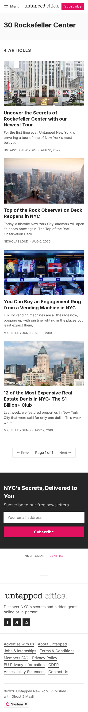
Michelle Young (17, 333)
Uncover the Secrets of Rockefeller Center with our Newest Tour (35, 119)
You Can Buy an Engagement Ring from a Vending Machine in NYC (42, 305)
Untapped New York (20, 150)
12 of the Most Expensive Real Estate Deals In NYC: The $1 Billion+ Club (38, 399)
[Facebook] (7, 622)
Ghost (16, 696)
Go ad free (56, 556)
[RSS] (26, 622)
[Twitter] (17, 622)
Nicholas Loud (16, 241)
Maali (29, 696)
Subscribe (73, 6)
